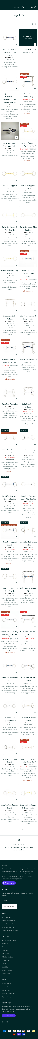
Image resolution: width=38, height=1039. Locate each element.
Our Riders (5, 967)
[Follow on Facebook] (3, 1022)
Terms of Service (7, 987)
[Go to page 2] (23, 830)
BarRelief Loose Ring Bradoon (28, 228)
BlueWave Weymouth (28, 359)
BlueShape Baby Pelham (9, 317)
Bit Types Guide (7, 917)
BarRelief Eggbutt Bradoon (10, 187)
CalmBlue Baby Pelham (28, 405)
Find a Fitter (5, 953)
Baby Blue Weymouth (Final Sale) (28, 95)
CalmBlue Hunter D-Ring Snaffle (10, 589)
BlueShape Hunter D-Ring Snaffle (28, 317)
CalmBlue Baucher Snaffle (9, 451)
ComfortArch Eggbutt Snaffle (9, 806)
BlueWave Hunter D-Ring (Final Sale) (10, 361)
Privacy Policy (6, 983)
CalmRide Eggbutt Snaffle (9, 760)
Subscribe (9, 906)
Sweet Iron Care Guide (9, 927)
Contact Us (5, 947)
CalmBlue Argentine (10, 404)
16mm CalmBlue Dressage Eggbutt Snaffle (10, 52)
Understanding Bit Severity (10, 930)
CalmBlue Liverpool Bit (28, 589)
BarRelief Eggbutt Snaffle (28, 187)
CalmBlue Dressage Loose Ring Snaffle (28, 497)
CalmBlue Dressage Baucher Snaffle (28, 451)
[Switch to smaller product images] (35, 24)
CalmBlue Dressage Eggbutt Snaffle (9, 497)
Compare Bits (6, 960)
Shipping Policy (6, 990)
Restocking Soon (7, 970)
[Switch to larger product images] (32, 24)
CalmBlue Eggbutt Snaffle (9, 543)
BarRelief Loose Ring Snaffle (9, 272)
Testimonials (6, 950)
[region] (19, 846)
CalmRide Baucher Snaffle (28, 719)
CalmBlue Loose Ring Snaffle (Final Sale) (9, 633)
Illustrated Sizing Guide (9, 940)
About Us (5, 943)
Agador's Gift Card (28, 49)
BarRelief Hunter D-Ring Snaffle (10, 228)
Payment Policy (6, 997)
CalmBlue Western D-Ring (9, 679)
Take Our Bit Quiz (7, 957)
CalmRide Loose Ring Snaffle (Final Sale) (28, 760)
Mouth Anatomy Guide (9, 924)
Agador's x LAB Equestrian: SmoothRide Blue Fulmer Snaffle (10, 98)
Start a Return (6, 974)
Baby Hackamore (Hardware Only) (9, 144)
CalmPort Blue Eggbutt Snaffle (10, 719)
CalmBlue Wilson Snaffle (28, 679)
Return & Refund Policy (9, 993)
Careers (4, 964)
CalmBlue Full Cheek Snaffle (28, 543)
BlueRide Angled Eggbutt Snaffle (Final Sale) (28, 273)
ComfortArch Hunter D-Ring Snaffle (28, 806)
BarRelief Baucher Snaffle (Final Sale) (28, 144)
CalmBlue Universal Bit (28, 633)
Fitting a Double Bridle (9, 920)
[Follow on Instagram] (7, 1022)
